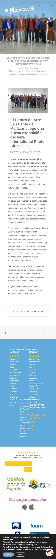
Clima (12, 367)
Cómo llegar (34, 359)
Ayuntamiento (37, 408)
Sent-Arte (24, 420)
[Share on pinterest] (24, 311)
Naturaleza (14, 375)
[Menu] (6, 10)
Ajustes (20, 554)
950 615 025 (32, 426)
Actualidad (34, 68)
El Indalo (13, 400)
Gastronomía (15, 372)
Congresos (25, 428)
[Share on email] (42, 311)
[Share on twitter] (17, 311)
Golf (22, 412)
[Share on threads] (21, 311)
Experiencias (27, 400)
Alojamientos (34, 362)
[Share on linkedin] (28, 311)
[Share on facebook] (13, 311)
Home (20, 68)
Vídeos (32, 397)
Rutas (31, 381)
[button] (45, 9)
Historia (13, 378)
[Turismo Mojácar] (22, 9)
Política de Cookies (40, 549)
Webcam (24, 349)
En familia (24, 406)
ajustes (34, 544)
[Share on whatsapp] (31, 311)
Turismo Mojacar (27, 153)
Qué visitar (33, 372)
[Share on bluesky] (35, 311)
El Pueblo (14, 370)
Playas (12, 359)
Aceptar (8, 554)
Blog (26, 68)
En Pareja (24, 409)
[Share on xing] (38, 311)
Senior (23, 431)
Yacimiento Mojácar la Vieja (14, 383)
